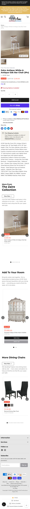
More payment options (15, 109)
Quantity (3, 90)
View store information (8, 122)
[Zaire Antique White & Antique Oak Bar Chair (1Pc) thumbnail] (3, 61)
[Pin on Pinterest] (11, 128)
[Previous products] (2, 235)
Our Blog (15, 488)
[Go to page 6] (14, 422)
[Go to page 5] (16, 262)
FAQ (8, 483)
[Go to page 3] (13, 262)
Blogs (17, 482)
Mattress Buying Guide (16, 483)
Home (2, 25)
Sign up (24, 465)
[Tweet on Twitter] (5, 128)
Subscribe (23, 482)
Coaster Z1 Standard (8, 412)
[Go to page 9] (18, 422)
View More (7, 196)
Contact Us (11, 482)
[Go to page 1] (10, 262)
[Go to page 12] (22, 422)
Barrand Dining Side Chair (11, 411)
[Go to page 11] (21, 422)
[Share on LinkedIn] (8, 128)
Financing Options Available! (10, 88)
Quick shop (16, 338)
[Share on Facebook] (2, 128)
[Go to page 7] (19, 262)
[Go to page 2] (12, 262)
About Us (5, 482)
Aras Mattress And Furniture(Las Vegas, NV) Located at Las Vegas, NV (14, 486)
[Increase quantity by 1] (15, 94)
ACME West (6, 75)
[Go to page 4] (11, 422)
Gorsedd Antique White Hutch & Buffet (15, 332)
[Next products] (27, 235)
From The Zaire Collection (8, 68)
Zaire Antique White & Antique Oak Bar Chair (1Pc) (15, 240)
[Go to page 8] (17, 422)
